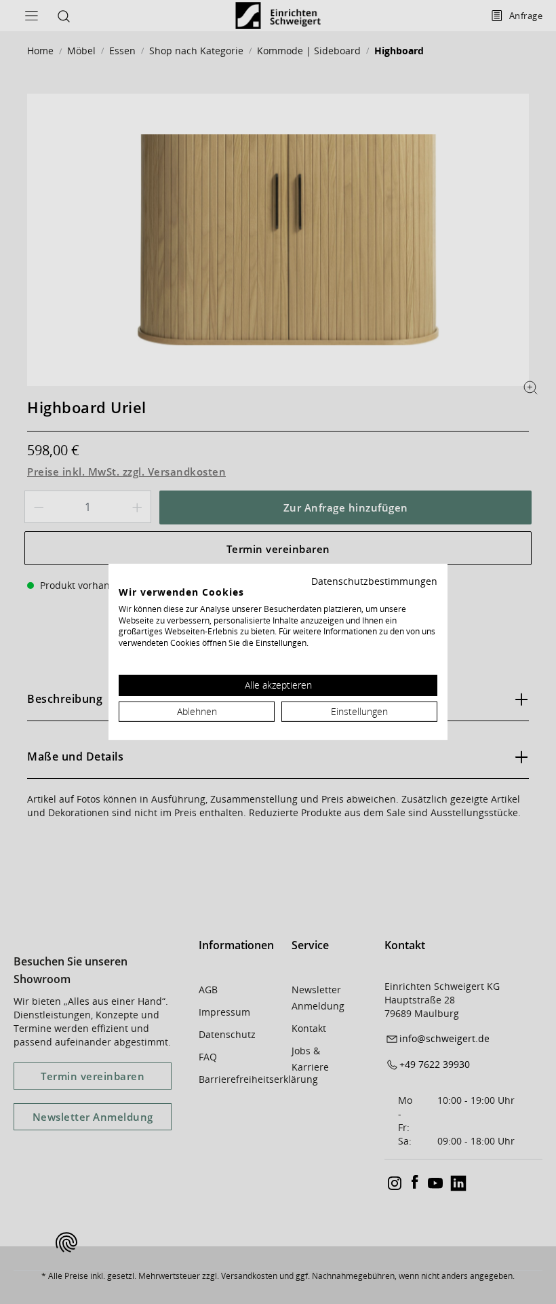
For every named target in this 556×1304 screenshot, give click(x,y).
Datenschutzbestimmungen (374, 581)
